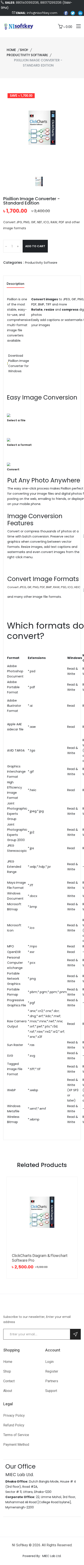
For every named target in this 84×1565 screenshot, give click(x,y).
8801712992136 (51, 2)
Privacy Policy (14, 1415)
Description (15, 284)
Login (49, 1362)
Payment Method (16, 1445)
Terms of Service (16, 1435)
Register (51, 1371)
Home (11, 50)
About (7, 1391)
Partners (51, 1381)
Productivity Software (27, 55)
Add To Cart (35, 246)
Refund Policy (13, 1425)
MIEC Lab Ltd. (51, 1556)
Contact (9, 1381)
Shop (24, 50)
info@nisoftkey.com (42, 13)
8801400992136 (27, 2)
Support (51, 1391)
